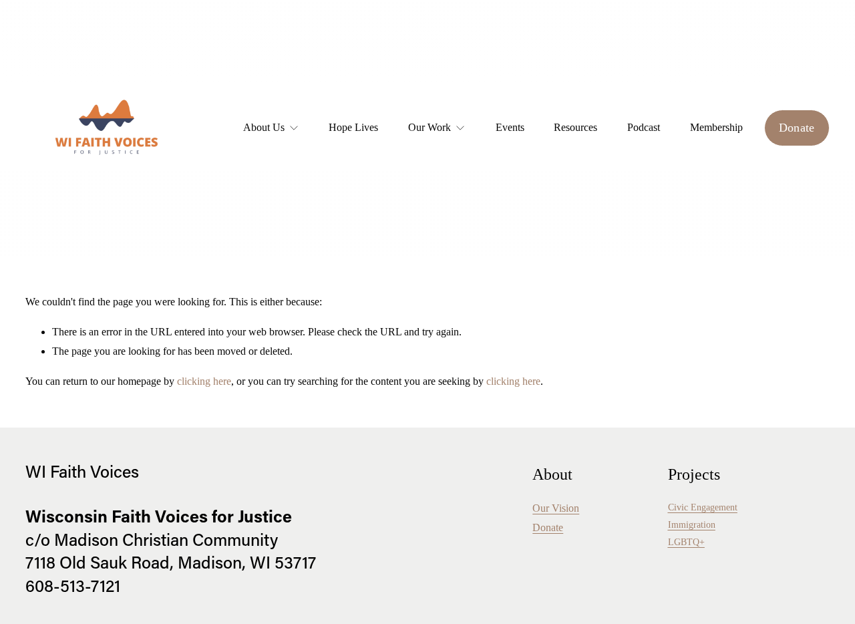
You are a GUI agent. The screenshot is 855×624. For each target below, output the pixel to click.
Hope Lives (353, 127)
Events (510, 127)
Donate (797, 127)
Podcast (643, 127)
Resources (575, 127)
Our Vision (555, 508)
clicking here (204, 381)
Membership (716, 127)
